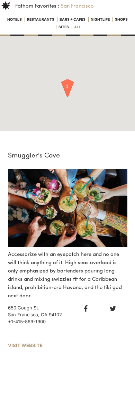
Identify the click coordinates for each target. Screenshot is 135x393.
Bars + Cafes (73, 19)
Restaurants (41, 19)
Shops (121, 19)
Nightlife (100, 19)
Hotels (14, 19)
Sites (64, 27)
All (77, 27)
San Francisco (77, 5)
